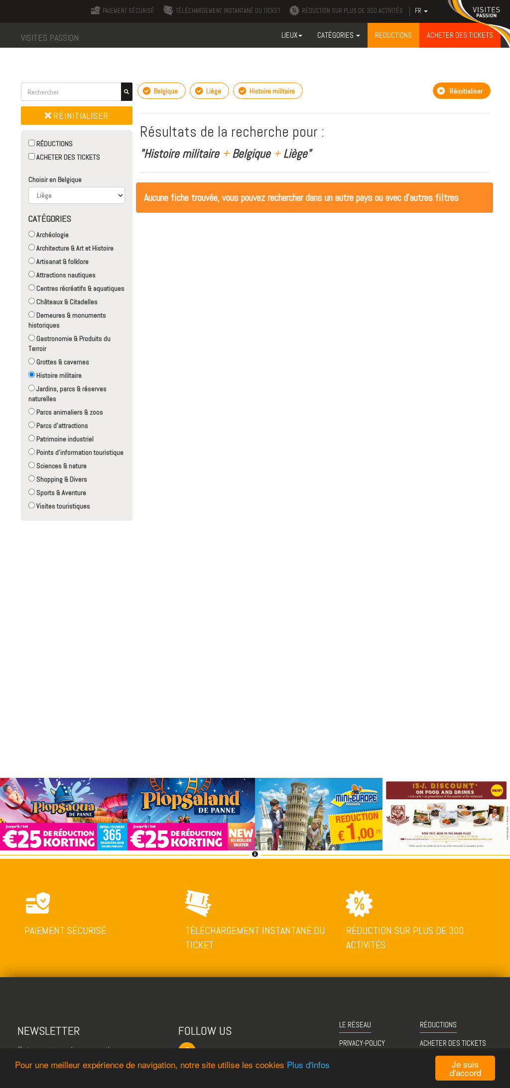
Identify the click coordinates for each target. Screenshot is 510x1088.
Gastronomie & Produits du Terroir (69, 343)
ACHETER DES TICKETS (67, 157)
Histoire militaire (58, 375)
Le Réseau (355, 1024)
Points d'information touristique (79, 452)
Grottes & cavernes (62, 361)
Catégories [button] (336, 35)
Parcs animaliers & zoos (69, 412)
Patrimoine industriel (64, 438)
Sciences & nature (61, 465)
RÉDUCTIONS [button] (393, 35)
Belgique (165, 90)
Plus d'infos (308, 1064)
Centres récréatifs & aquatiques (80, 288)
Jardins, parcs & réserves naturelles (67, 393)
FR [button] (419, 11)
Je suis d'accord (465, 1068)
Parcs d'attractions (61, 425)
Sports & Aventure (60, 492)
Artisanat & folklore (62, 261)
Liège (213, 90)
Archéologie (52, 234)
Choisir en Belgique (55, 179)
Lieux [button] (289, 35)
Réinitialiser (80, 115)
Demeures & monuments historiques (67, 320)
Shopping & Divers (61, 479)
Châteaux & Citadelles (66, 301)
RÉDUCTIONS (54, 143)
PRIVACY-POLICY (362, 1043)
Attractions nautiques (65, 274)
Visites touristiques (62, 506)
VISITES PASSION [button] (50, 37)
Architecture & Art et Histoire (74, 248)
